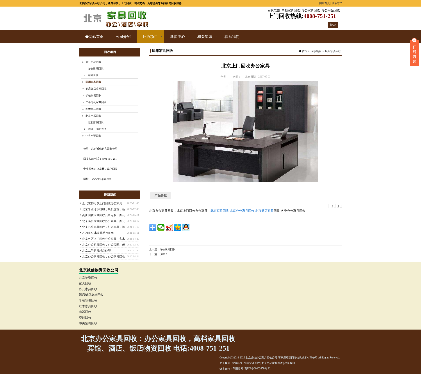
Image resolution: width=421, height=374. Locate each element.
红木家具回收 (93, 109)
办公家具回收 (310, 10)
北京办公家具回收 (272, 363)
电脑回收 (93, 75)
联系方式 (337, 3)
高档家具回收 (291, 10)
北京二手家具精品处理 (96, 250)
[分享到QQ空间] (177, 227)
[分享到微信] (160, 227)
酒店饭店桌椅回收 (96, 88)
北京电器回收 (93, 115)
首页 (304, 51)
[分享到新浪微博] (169, 227)
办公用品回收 (330, 10)
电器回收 (85, 312)
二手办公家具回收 (96, 102)
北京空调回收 (95, 122)
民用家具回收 (333, 51)
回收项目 (147, 39)
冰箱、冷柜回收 (97, 129)
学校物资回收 (93, 95)
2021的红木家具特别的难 (98, 233)
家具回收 (85, 283)
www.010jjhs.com (101, 178)
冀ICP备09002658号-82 (257, 368)
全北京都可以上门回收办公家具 (102, 203)
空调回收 (85, 317)
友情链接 (237, 363)
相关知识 (201, 39)
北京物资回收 (88, 277)
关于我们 (224, 363)
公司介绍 (123, 37)
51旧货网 (238, 368)
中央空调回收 (93, 135)
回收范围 (274, 10)
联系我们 (232, 37)
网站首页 (324, 3)
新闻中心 (174, 39)
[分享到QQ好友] (185, 227)
